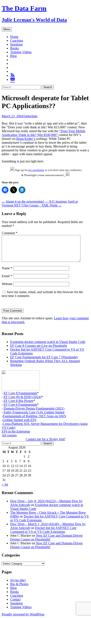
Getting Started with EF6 (19, 420)
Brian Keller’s (26, 139)
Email (7, 276)
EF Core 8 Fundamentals (20, 393)
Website (7, 284)
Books (14, 48)
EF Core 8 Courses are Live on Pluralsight (38, 345)
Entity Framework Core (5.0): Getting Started (34, 412)
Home (14, 37)
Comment (9, 233)
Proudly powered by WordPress (23, 614)
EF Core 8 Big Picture (18, 401)
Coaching (16, 40)
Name (7, 268)
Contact (15, 599)
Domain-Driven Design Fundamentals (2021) (34, 408)
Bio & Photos (19, 584)
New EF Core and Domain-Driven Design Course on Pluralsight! (46, 537)
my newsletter (36, 170)
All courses (9, 435)
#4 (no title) (18, 580)
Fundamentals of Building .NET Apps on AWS (34, 416)
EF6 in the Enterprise (16, 431)
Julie (34, 116)
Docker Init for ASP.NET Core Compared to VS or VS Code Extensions (43, 529)
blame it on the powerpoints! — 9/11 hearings (34, 201)
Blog (13, 56)
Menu (6, 29)
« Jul (5, 484)
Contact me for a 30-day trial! (45, 439)
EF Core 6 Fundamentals (20, 404)
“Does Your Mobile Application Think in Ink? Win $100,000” (43, 133)
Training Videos (21, 52)
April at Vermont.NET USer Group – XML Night (40, 203)
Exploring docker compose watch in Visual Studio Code (47, 342)
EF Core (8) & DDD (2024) (22, 397)
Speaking (16, 44)
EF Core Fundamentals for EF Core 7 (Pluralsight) (44, 357)
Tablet (27, 116)
